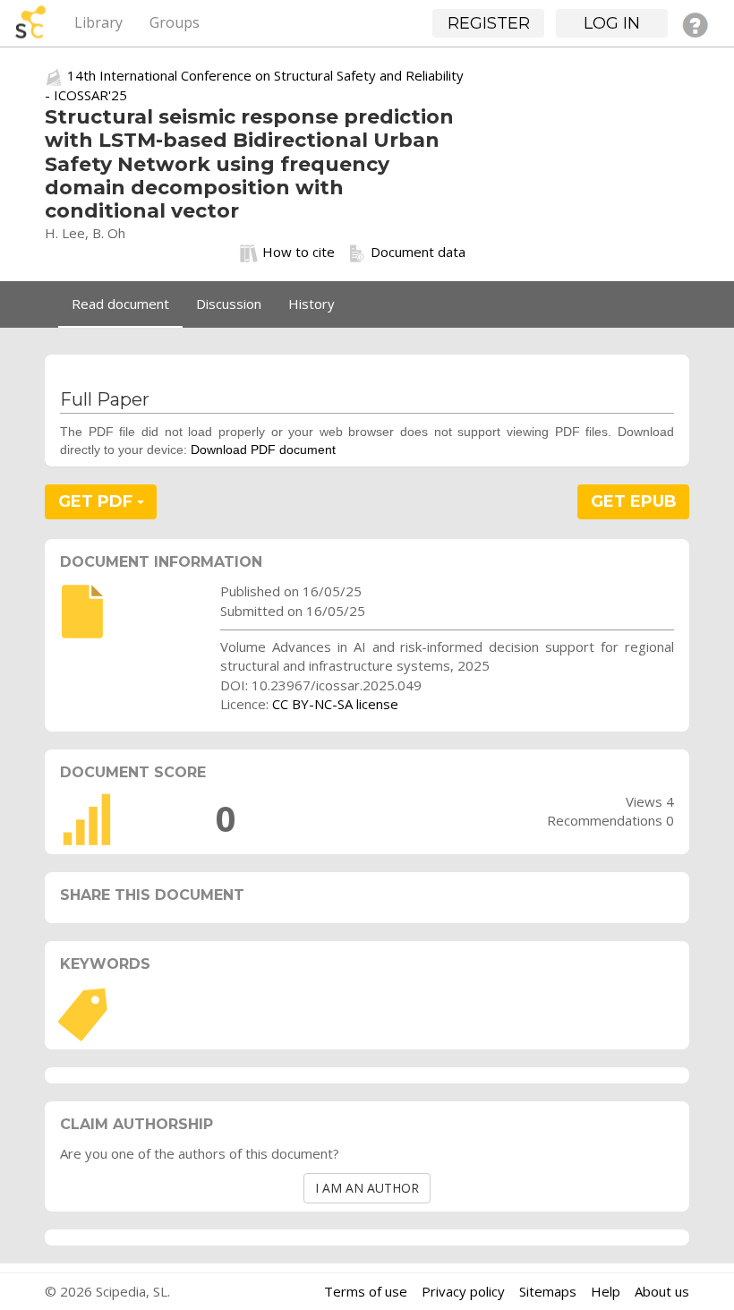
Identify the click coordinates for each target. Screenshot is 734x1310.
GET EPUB (634, 501)
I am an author (367, 1187)
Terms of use (365, 1291)
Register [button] (489, 23)
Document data (418, 252)
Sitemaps (547, 1291)
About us (662, 1291)
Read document (120, 304)
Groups (174, 22)
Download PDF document (263, 449)
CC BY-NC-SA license (335, 704)
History (311, 304)
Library (98, 22)
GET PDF (97, 501)
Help (605, 1291)
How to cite (298, 252)
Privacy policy (463, 1291)
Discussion (228, 304)
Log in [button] (612, 23)
